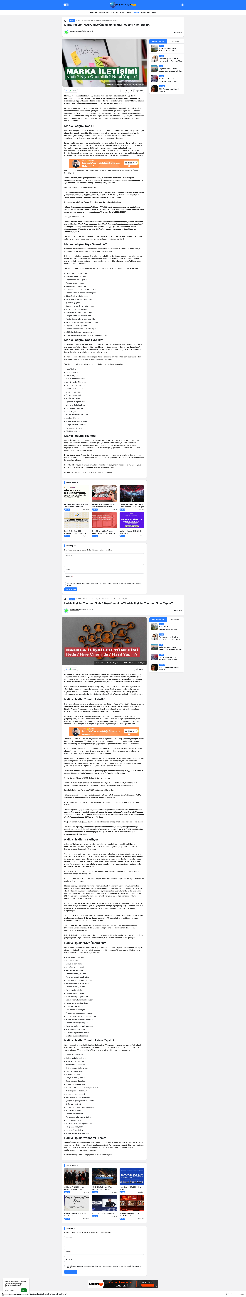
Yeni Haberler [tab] (175, 41)
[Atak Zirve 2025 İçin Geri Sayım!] (104, 1207)
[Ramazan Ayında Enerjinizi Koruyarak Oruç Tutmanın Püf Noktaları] (166, 59)
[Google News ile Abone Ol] (71, 91)
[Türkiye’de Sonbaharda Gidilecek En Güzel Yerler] (166, 49)
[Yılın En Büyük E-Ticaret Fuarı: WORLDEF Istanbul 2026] (104, 1180)
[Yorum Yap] (122, 91)
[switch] (66, 4)
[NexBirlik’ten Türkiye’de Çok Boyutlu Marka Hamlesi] (132, 1207)
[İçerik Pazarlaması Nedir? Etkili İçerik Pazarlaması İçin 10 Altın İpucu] (104, 498)
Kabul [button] (23, 1290)
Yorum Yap (230, 1294)
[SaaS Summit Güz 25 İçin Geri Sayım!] (132, 1180)
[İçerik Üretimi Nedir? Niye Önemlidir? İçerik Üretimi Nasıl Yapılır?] (76, 524)
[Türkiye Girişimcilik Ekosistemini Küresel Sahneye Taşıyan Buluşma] (132, 498)
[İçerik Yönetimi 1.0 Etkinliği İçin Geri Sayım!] (132, 524)
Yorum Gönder (71, 589)
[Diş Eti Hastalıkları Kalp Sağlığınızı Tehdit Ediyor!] (166, 79)
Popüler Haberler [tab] (158, 41)
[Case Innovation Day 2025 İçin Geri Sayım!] (76, 1207)
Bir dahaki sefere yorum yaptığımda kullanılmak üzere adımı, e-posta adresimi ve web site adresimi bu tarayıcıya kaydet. (104, 584)
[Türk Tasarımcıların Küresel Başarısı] (166, 89)
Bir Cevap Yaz (71, 546)
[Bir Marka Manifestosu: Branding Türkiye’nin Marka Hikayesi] (76, 498)
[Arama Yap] (182, 4)
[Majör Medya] (123, 4)
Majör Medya (74, 31)
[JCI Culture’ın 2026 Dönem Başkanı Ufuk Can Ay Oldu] (76, 1180)
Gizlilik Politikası (9, 1290)
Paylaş (242, 1294)
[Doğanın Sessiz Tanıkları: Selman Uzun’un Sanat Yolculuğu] (166, 69)
